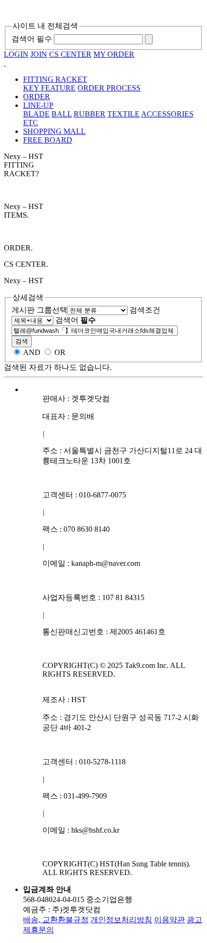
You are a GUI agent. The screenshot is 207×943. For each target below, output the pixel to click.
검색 (21, 341)
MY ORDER (113, 54)
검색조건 (144, 310)
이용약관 (169, 920)
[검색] (149, 39)
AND (31, 352)
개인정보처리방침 (121, 920)
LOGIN (16, 54)
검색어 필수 (32, 39)
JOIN (38, 54)
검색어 (75, 320)
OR (59, 352)
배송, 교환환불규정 (56, 920)
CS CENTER (70, 54)
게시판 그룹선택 (39, 310)
